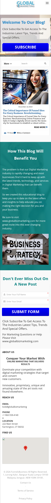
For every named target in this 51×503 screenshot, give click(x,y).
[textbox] (25, 22)
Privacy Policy (25, 498)
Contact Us (25, 482)
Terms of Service (26, 490)
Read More (40, 127)
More (7, 63)
